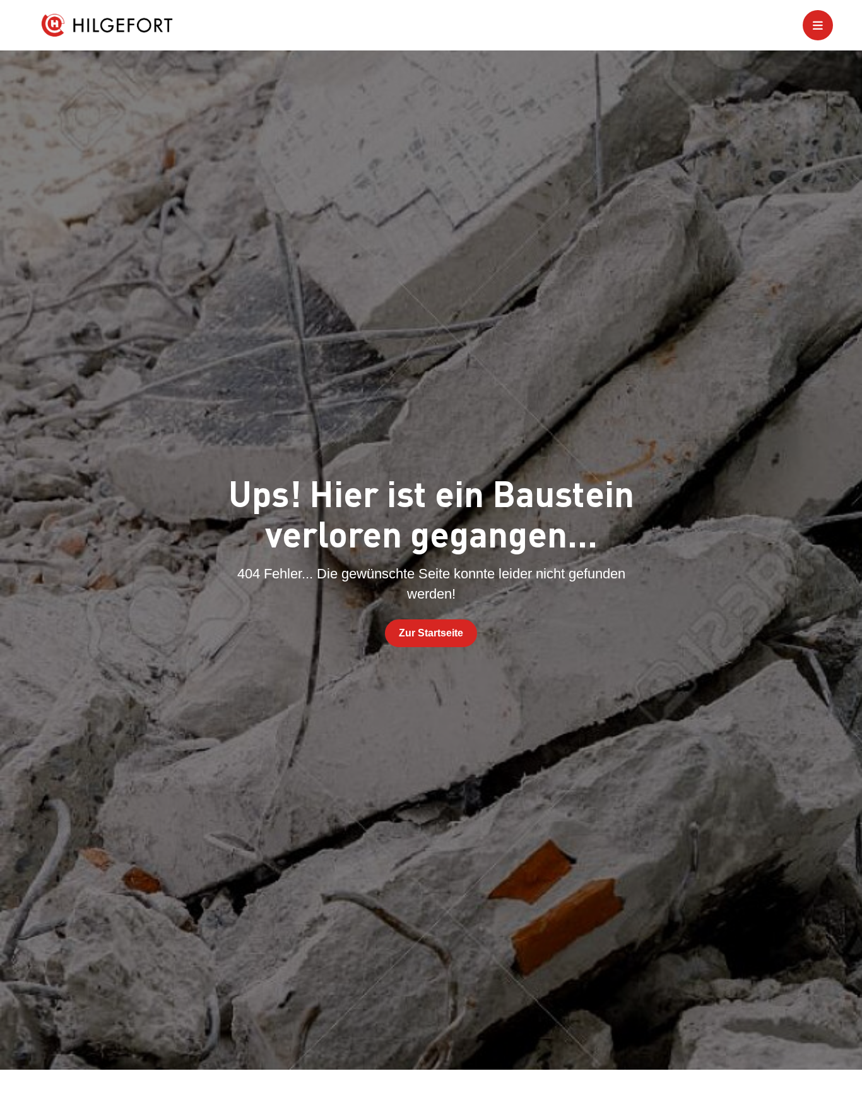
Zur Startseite (431, 633)
